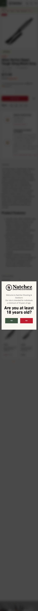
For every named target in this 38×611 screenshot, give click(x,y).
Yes (11, 321)
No (26, 321)
